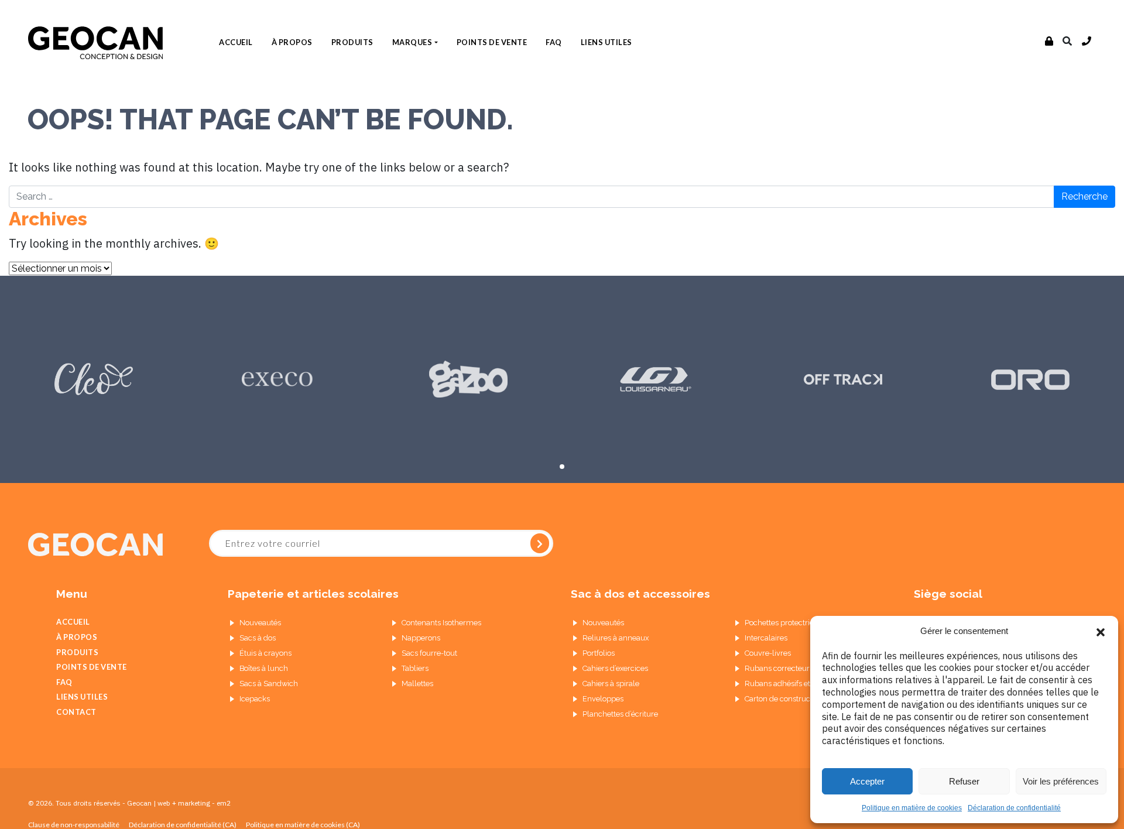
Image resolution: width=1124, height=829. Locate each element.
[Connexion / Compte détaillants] (1049, 41)
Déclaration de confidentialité (1014, 808)
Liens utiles (606, 42)
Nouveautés (260, 622)
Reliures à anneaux (615, 637)
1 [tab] (562, 466)
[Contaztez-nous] (1086, 41)
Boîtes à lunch (263, 668)
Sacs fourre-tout (429, 653)
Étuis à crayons (265, 653)
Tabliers (415, 668)
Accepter (867, 781)
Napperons (421, 637)
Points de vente (492, 42)
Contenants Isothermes (441, 622)
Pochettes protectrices (783, 622)
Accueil (236, 42)
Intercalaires (766, 637)
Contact (76, 712)
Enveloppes (602, 698)
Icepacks (254, 698)
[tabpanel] (93, 379)
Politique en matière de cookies (912, 808)
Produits (352, 42)
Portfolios (598, 653)
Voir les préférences (1061, 781)
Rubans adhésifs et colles (788, 683)
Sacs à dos (257, 637)
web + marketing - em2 (194, 803)
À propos (292, 42)
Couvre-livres (768, 653)
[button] (1100, 631)
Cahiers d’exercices (615, 668)
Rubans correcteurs (779, 668)
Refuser (964, 781)
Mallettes (417, 683)
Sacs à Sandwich (268, 683)
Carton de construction (784, 698)
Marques (412, 42)
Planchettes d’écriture (620, 714)
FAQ (554, 42)
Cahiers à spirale (610, 683)
